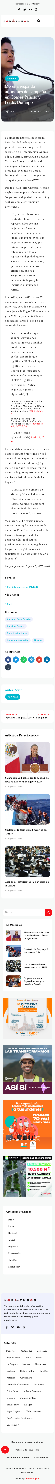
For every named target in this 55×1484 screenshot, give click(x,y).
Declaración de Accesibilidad (27, 1442)
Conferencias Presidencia (20, 1418)
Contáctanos (41, 1457)
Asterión (11, 1378)
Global (11, 1240)
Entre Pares (12, 1391)
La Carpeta (12, 1364)
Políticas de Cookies (18, 1457)
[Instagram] (36, 9)
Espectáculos (15, 1253)
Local (11, 1226)
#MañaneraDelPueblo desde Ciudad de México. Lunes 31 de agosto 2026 (37, 935)
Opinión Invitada (28, 1398)
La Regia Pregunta (32, 1391)
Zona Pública (13, 1405)
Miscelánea (40, 1364)
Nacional (12, 78)
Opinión (12, 1260)
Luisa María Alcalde (17, 640)
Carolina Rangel (16, 626)
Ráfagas (28, 1405)
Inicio (11, 1220)
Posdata (26, 1364)
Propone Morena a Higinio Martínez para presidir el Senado (34, 981)
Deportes (13, 1246)
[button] (38, 20)
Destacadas (26, 1351)
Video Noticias (34, 1411)
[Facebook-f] (18, 9)
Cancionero (26, 1378)
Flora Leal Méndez (17, 633)
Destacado (42, 1351)
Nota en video (27, 1371)
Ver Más (12, 696)
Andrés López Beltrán (19, 619)
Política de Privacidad (27, 1450)
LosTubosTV (14, 1267)
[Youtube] (30, 9)
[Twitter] (24, 9)
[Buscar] (48, 912)
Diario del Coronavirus (18, 1384)
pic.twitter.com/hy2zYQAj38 (27, 425)
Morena (38, 640)
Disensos (39, 1384)
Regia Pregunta (14, 1411)
